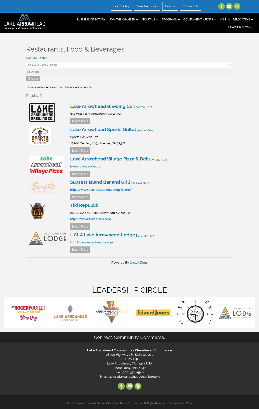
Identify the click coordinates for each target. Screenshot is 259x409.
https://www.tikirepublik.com (90, 219)
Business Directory (91, 19)
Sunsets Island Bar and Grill (100, 182)
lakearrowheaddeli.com (86, 166)
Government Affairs (198, 19)
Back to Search (37, 58)
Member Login (147, 6)
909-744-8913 (145, 130)
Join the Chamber (122, 19)
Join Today (121, 6)
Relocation (241, 19)
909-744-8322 (144, 107)
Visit (223, 19)
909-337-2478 (145, 235)
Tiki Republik (84, 205)
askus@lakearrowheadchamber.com (134, 377)
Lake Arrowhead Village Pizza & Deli (109, 159)
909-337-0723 (159, 159)
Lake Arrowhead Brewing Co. (101, 106)
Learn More (80, 121)
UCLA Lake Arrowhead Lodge (102, 235)
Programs (169, 19)
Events (170, 6)
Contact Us (191, 6)
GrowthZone (139, 262)
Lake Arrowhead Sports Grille (102, 129)
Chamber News (239, 27)
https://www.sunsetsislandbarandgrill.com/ (101, 190)
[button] (11, 310)
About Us (148, 19)
